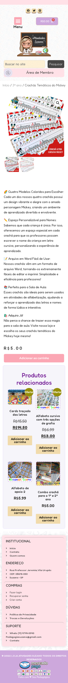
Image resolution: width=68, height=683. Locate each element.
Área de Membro (39, 72)
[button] (18, 21)
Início (6, 85)
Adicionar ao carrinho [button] (20, 440)
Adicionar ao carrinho (34, 358)
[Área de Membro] (8, 72)
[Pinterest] (39, 10)
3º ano (17, 85)
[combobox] (24, 64)
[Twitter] (34, 10)
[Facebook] (28, 10)
